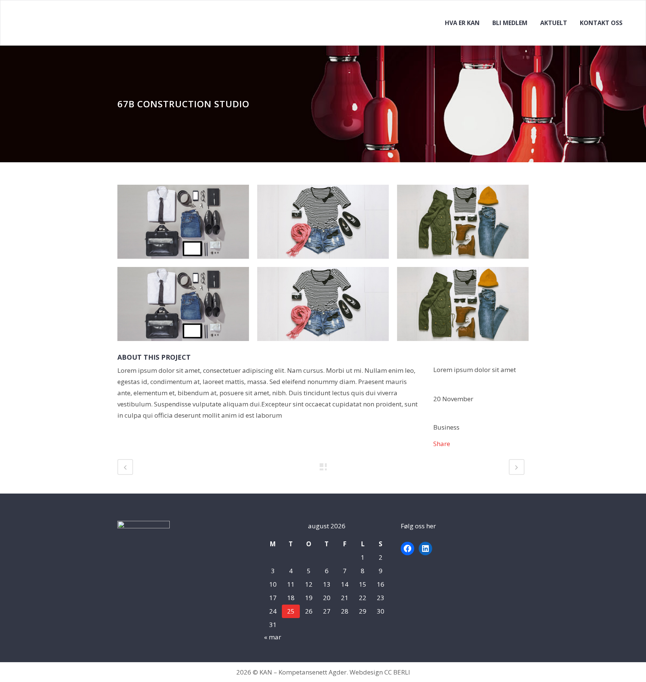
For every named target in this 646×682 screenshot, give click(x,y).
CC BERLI (397, 672)
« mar (272, 637)
